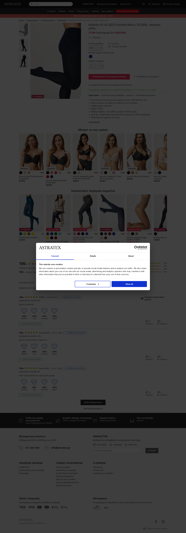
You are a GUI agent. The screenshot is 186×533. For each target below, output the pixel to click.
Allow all (129, 284)
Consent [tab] (55, 256)
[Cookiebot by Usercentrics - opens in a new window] (136, 247)
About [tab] (131, 256)
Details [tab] (93, 256)
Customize (91, 284)
